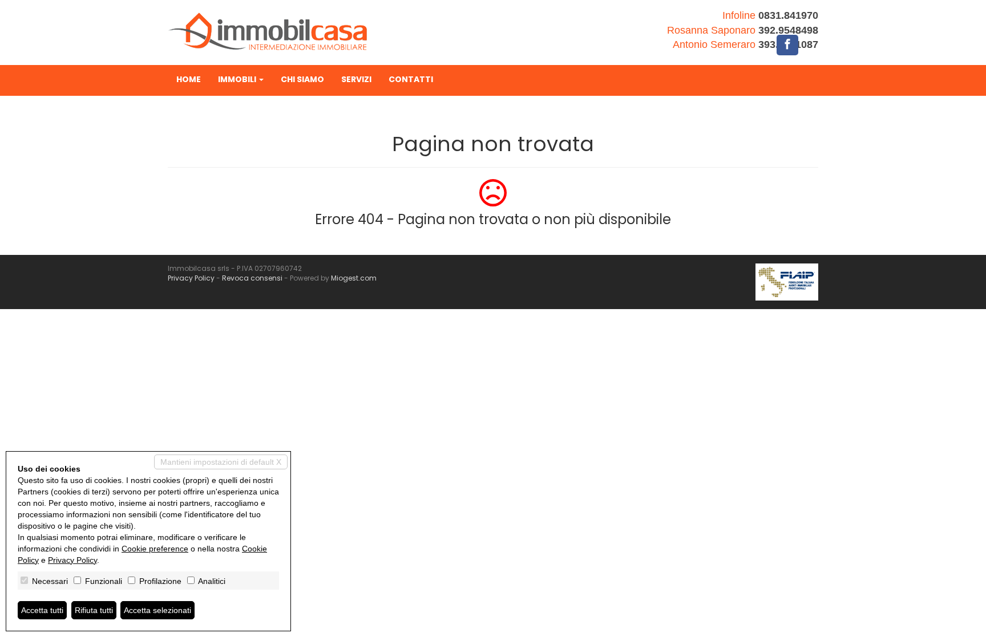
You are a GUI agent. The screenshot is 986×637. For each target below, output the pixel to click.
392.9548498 (788, 30)
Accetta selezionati (157, 610)
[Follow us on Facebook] (787, 45)
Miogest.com (354, 278)
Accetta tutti (42, 610)
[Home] (267, 30)
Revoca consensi (252, 278)
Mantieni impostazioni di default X (220, 461)
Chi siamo (302, 79)
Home (188, 79)
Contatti (411, 79)
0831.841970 (788, 15)
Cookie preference (155, 548)
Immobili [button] (238, 79)
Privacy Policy (191, 278)
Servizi (356, 79)
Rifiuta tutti (94, 610)
